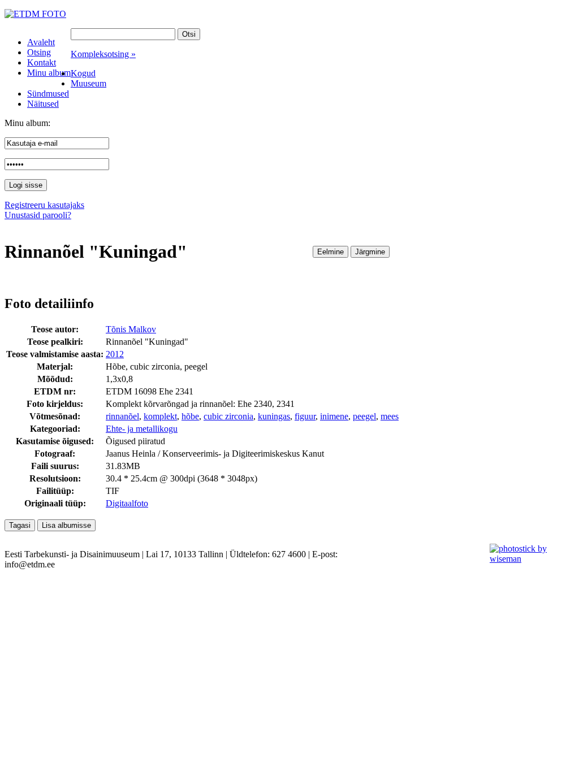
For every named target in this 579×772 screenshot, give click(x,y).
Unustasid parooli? (38, 215)
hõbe (190, 416)
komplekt (160, 416)
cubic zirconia (228, 416)
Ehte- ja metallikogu (142, 428)
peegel (364, 416)
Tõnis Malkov (131, 329)
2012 (115, 354)
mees (390, 416)
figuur (305, 416)
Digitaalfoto (127, 503)
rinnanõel (122, 416)
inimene (334, 416)
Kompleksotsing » (103, 54)
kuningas (274, 416)
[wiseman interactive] (528, 558)
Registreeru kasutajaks (44, 205)
